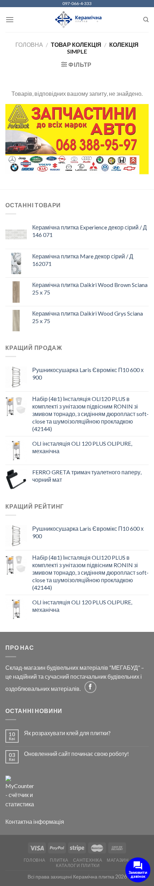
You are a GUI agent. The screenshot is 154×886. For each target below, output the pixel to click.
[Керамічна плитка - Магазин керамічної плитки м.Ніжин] (77, 20)
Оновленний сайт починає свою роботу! (76, 753)
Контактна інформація (34, 821)
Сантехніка (87, 860)
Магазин (118, 860)
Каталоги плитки (78, 865)
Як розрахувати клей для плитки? (67, 732)
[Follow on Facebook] (90, 687)
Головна (29, 44)
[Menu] (9, 19)
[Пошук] (146, 19)
